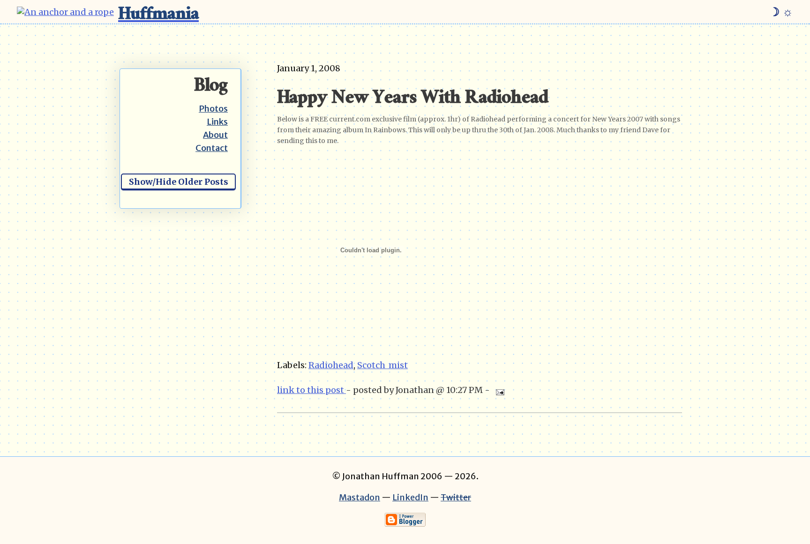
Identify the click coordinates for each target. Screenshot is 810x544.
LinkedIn (410, 497)
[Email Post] (498, 390)
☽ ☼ (781, 11)
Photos (213, 108)
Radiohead (330, 365)
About (215, 134)
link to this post (311, 390)
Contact (211, 148)
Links (217, 121)
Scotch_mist (382, 365)
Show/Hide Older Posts (178, 181)
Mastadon (359, 497)
